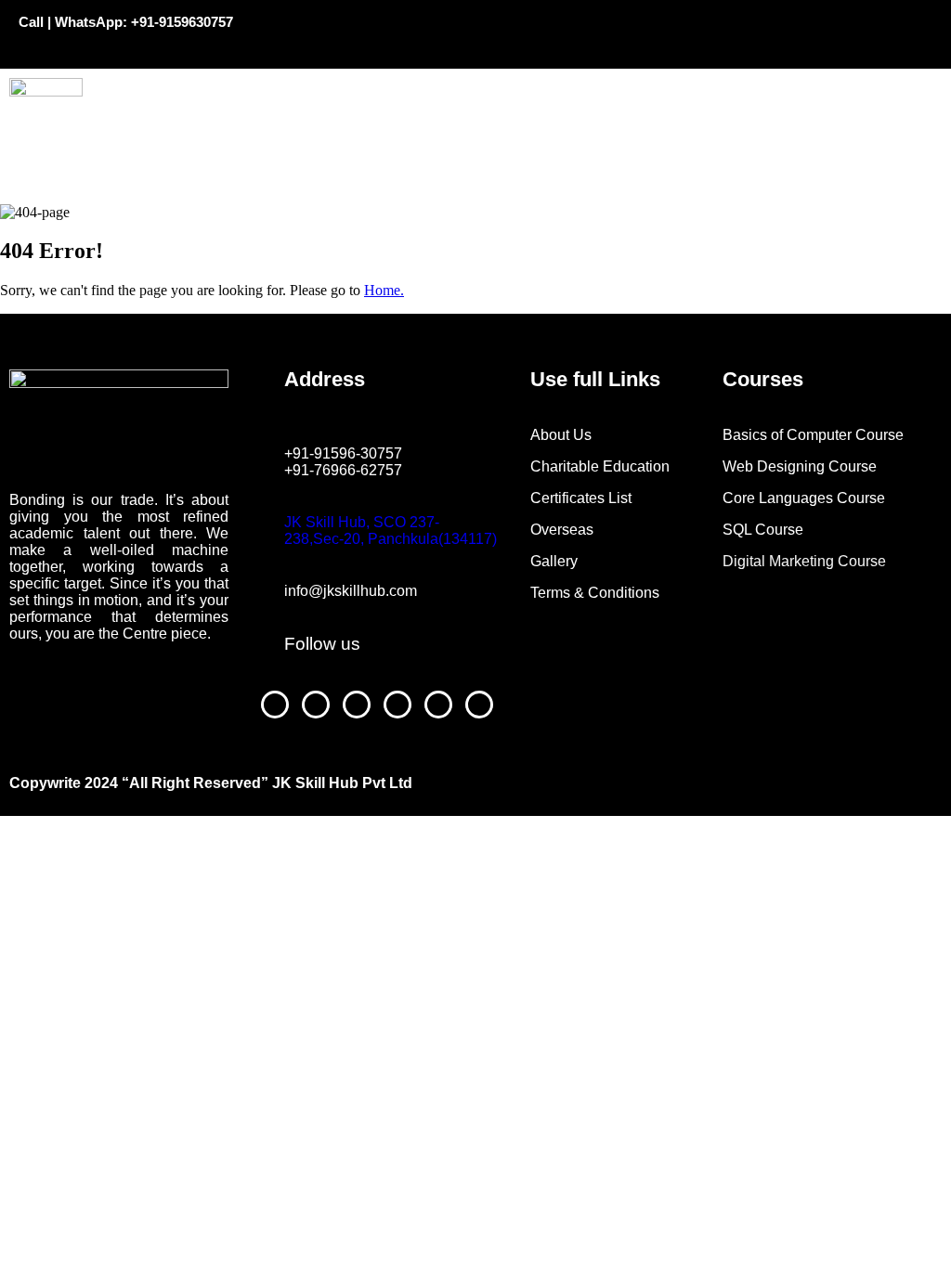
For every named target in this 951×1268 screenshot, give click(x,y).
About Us (561, 435)
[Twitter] (900, 32)
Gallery (554, 561)
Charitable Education (601, 466)
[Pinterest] (790, 32)
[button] (541, 88)
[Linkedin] (845, 32)
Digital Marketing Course (804, 561)
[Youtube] (681, 32)
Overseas (561, 529)
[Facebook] (626, 32)
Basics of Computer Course (813, 435)
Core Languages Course (804, 498)
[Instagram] (735, 32)
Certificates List (581, 498)
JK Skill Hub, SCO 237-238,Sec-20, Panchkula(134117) (390, 530)
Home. (384, 290)
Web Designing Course (800, 466)
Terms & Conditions (594, 593)
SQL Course (763, 529)
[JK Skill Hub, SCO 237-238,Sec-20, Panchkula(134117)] (293, 486)
